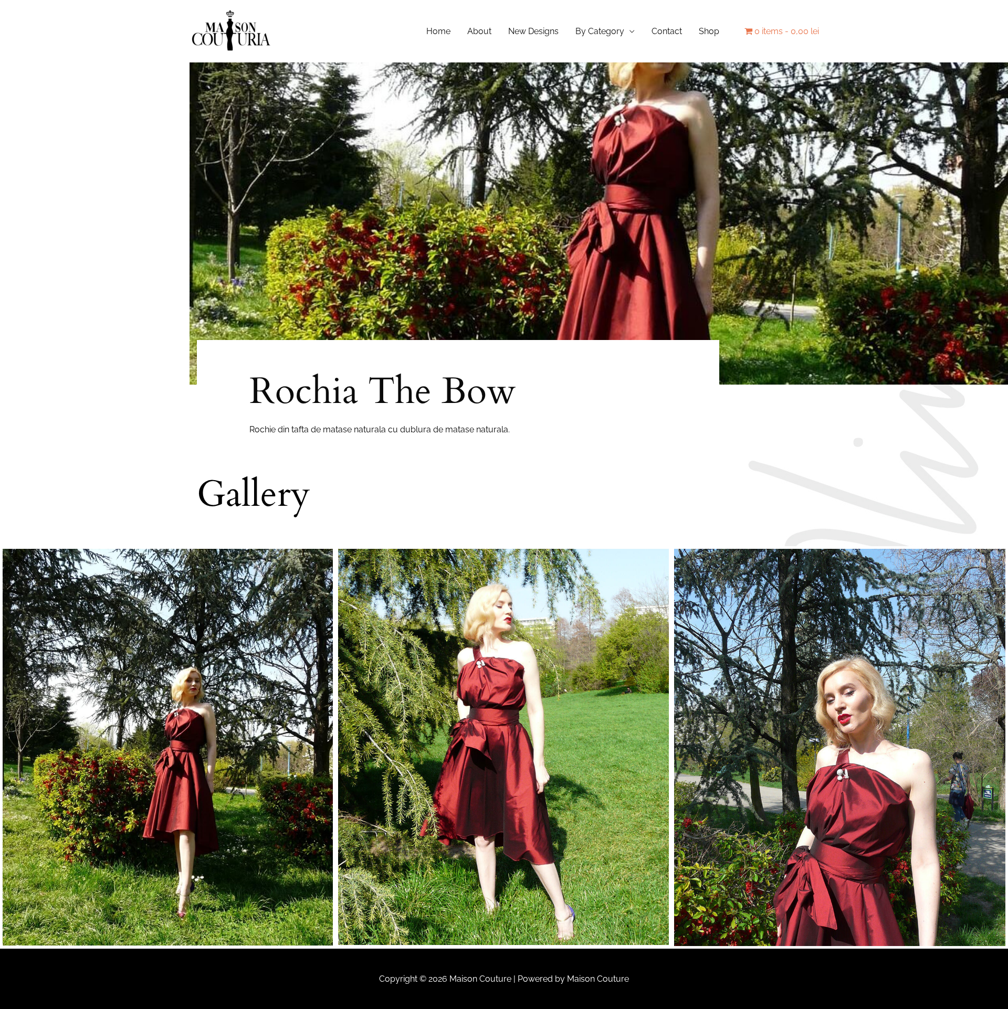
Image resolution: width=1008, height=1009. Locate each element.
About (479, 31)
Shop (709, 31)
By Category (599, 31)
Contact (667, 31)
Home (438, 31)
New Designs (533, 31)
